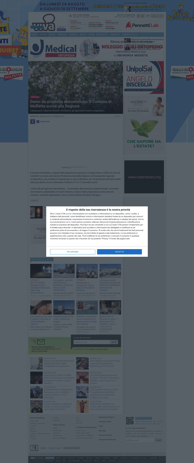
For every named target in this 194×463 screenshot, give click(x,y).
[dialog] (97, 231)
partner (69, 214)
